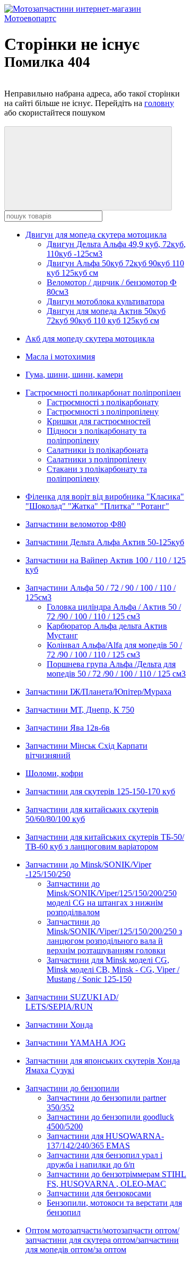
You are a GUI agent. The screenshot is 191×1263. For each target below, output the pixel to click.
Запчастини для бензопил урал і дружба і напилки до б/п (104, 1160)
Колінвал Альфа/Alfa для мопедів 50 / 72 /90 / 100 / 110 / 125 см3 (114, 650)
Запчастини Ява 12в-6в (67, 727)
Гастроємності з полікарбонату (103, 402)
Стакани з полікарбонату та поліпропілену (97, 473)
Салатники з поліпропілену (96, 459)
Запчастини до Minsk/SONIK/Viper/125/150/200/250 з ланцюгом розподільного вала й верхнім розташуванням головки (114, 936)
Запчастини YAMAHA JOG (75, 1042)
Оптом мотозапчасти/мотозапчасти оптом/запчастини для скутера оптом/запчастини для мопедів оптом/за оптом (102, 1240)
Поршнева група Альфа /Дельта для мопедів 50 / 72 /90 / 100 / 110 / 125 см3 (116, 669)
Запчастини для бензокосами (99, 1193)
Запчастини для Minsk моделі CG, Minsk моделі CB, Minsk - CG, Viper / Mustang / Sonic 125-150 (113, 969)
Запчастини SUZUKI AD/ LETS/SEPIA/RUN (71, 1002)
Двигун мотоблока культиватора (105, 301)
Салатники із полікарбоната (97, 449)
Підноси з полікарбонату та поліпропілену (96, 435)
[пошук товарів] (88, 168)
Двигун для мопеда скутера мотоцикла (96, 234)
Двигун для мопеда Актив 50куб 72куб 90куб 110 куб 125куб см (106, 315)
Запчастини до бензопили (72, 1088)
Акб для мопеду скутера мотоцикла (89, 338)
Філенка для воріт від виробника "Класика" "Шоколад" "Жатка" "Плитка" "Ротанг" (104, 501)
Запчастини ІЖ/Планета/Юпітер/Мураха (98, 691)
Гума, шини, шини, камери (74, 374)
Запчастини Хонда (59, 1024)
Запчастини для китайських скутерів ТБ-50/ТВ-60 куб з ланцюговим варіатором (104, 841)
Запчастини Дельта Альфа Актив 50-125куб (104, 542)
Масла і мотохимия (60, 356)
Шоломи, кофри (54, 773)
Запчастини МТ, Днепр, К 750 (79, 709)
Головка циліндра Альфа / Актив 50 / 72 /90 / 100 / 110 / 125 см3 (114, 611)
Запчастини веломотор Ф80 (75, 524)
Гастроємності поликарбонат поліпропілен (103, 392)
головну (159, 103)
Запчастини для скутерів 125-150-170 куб (100, 791)
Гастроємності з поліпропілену (103, 411)
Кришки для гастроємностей (99, 421)
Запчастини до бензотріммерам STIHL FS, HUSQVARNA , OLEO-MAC (116, 1179)
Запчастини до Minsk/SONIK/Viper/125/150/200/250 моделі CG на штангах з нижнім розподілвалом (112, 898)
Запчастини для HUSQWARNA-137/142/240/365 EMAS (105, 1141)
